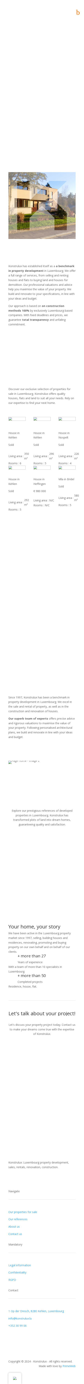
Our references (17, 1219)
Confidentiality (17, 1272)
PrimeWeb (69, 1366)
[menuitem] (76, 12)
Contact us (15, 1234)
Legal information (19, 1265)
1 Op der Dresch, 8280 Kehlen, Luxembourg (36, 1311)
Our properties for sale (22, 1212)
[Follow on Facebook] (11, 58)
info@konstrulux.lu (20, 1318)
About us (14, 1226)
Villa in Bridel (66, 479)
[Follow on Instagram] (19, 58)
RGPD (12, 1280)
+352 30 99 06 (17, 1325)
